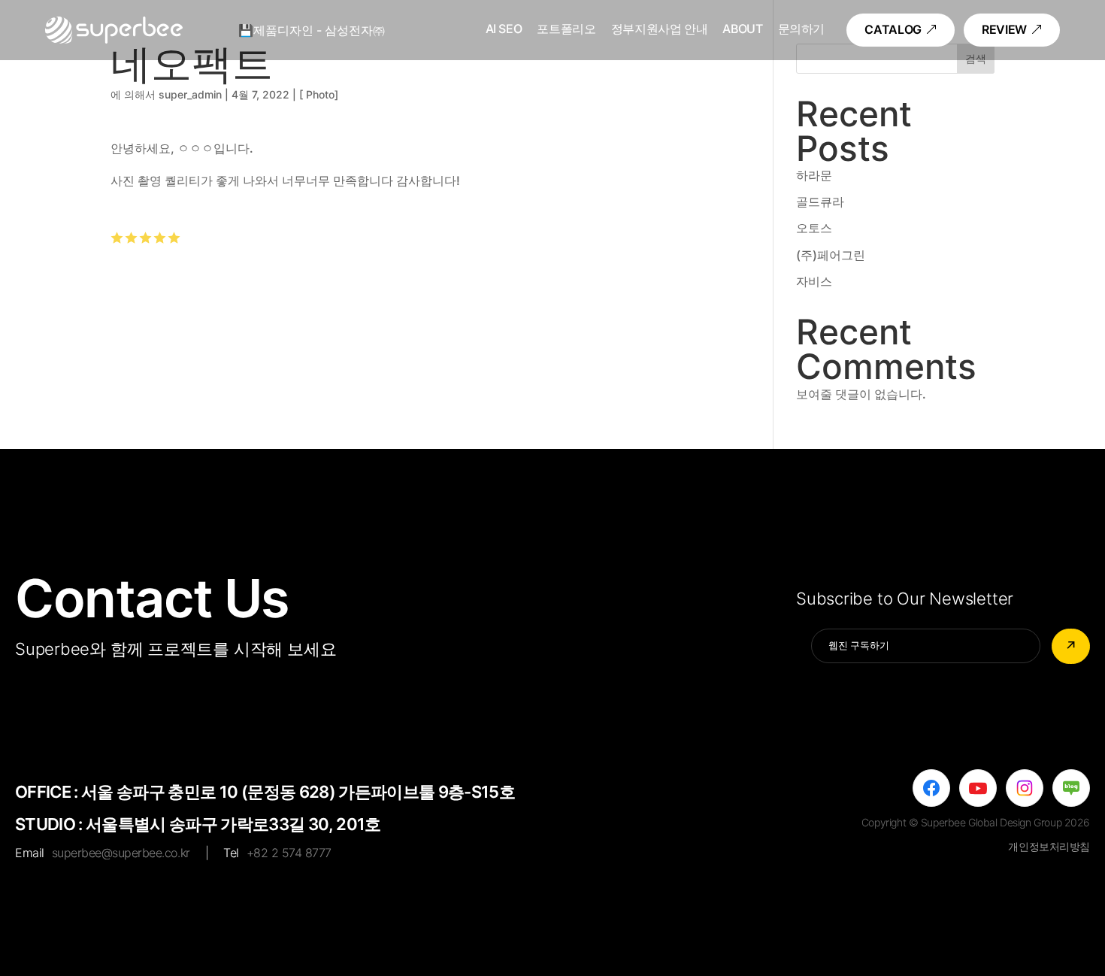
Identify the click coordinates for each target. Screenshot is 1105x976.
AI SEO (504, 29)
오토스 (814, 227)
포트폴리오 (566, 29)
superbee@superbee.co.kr (121, 852)
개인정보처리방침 (1049, 846)
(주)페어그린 (830, 254)
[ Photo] (318, 94)
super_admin (190, 94)
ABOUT (742, 29)
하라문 (814, 175)
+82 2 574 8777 (289, 852)
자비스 (814, 281)
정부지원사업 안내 (659, 29)
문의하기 (801, 29)
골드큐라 (820, 201)
